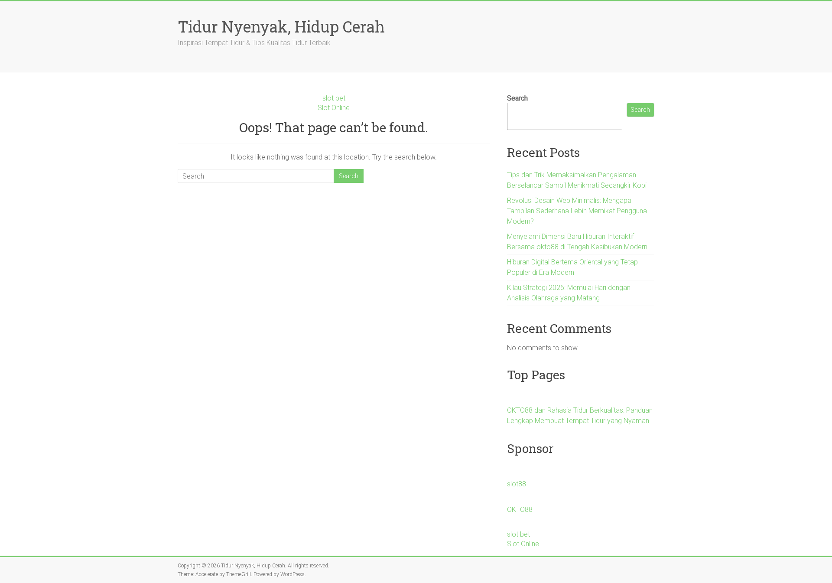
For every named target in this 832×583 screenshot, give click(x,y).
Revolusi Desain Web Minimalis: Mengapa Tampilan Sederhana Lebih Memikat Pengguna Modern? (577, 210)
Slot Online (334, 108)
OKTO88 (520, 509)
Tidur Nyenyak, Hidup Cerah (281, 26)
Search (517, 98)
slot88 (516, 484)
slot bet (333, 98)
